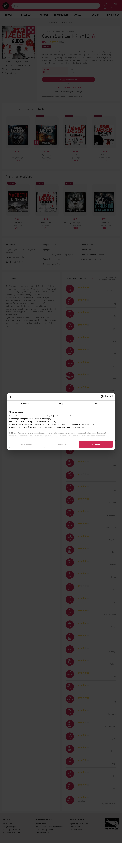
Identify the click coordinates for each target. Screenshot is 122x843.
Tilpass (60, 444)
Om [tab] (96, 404)
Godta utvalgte (26, 444)
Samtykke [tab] (25, 404)
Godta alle (96, 444)
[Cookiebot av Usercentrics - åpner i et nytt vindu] (102, 397)
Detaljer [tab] (61, 404)
